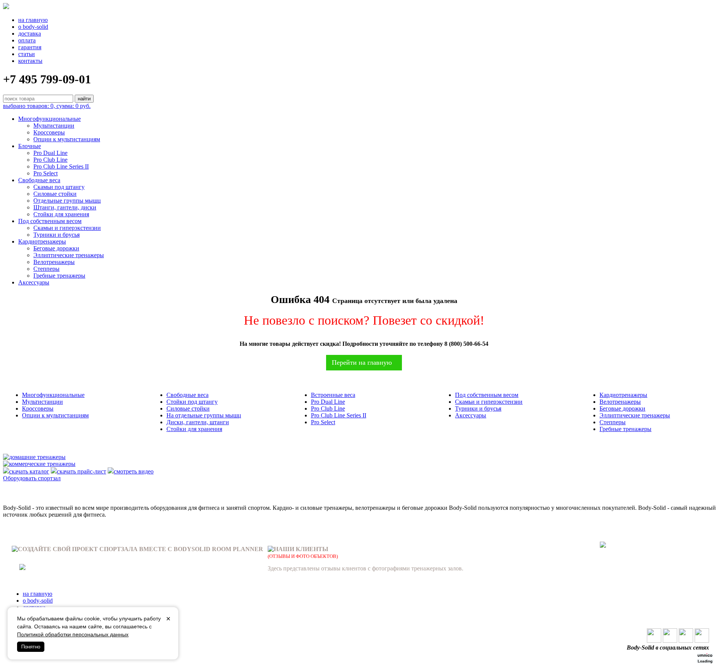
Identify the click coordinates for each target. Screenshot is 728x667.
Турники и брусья (56, 234)
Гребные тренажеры (59, 275)
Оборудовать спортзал (32, 478)
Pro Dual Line (50, 153)
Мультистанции (53, 125)
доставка (29, 33)
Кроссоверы (49, 132)
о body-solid (33, 26)
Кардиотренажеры (42, 241)
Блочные (29, 146)
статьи (26, 54)
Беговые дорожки (56, 248)
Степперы (46, 269)
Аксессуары (33, 282)
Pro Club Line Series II (61, 166)
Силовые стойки (55, 194)
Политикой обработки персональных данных (73, 634)
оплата (27, 40)
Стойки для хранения (61, 214)
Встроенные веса (333, 395)
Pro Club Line (50, 159)
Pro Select (45, 173)
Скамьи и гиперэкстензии (67, 228)
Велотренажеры (54, 262)
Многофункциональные (49, 119)
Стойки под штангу (192, 401)
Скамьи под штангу (59, 187)
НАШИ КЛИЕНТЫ (301, 549)
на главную (33, 20)
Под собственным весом (50, 221)
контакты (30, 61)
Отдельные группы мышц (67, 200)
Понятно (30, 647)
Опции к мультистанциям (66, 139)
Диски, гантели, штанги (197, 422)
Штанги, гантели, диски (64, 207)
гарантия (29, 47)
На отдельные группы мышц (203, 415)
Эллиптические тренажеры (68, 255)
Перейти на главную (362, 362)
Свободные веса (39, 180)
